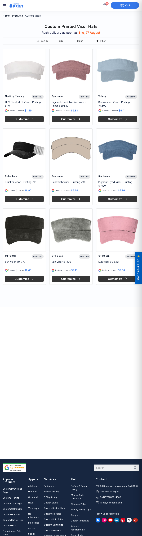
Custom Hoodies (11, 514)
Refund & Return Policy (79, 488)
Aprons (32, 528)
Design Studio (51, 502)
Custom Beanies (52, 530)
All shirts (32, 486)
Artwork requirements (78, 528)
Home (6, 15)
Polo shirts (33, 522)
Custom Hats (9, 525)
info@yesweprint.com (111, 502)
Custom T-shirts (11, 498)
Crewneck (33, 497)
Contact (101, 479)
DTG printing (50, 497)
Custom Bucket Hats (13, 520)
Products (17, 15)
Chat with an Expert (109, 491)
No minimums (33, 515)
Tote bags (33, 508)
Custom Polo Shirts (53, 519)
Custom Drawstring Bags (12, 491)
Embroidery (50, 486)
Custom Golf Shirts (12, 509)
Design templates (80, 520)
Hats (30, 502)
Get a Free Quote (138, 269)
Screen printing (51, 491)
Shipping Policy (79, 504)
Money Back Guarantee (77, 497)
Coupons (75, 515)
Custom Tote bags (12, 503)
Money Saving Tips (81, 509)
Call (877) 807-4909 (110, 497)
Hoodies (32, 491)
